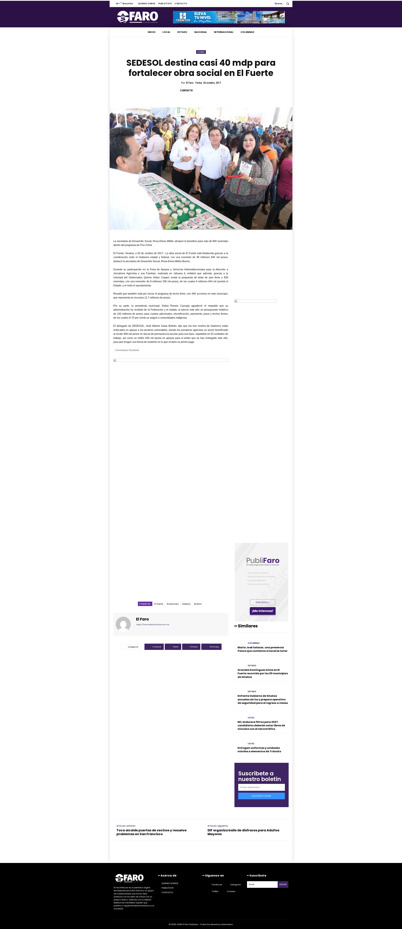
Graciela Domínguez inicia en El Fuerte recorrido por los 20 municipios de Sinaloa (263, 673)
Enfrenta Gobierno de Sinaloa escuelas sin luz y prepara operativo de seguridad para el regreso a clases (263, 699)
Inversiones (173, 604)
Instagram (236, 884)
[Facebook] (197, 90)
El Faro (189, 82)
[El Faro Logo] (144, 17)
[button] (283, 3)
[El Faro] (125, 624)
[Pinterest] (212, 90)
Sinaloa (198, 604)
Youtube (231, 891)
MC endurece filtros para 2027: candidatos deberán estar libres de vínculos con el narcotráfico (261, 725)
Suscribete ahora (261, 796)
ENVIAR (283, 884)
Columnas (254, 643)
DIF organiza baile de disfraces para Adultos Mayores (243, 832)
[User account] (270, 3)
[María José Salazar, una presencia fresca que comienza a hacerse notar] (239, 640)
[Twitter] (204, 90)
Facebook (217, 884)
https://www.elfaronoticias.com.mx (152, 624)
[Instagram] (226, 884)
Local (251, 718)
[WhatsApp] (219, 90)
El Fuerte (158, 604)
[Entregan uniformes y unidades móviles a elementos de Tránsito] (239, 741)
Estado (201, 52)
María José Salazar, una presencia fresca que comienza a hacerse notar (263, 649)
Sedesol (186, 604)
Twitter (215, 891)
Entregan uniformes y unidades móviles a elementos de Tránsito (259, 749)
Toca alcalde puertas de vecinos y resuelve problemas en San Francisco (152, 832)
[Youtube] (223, 891)
